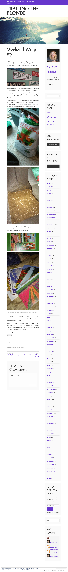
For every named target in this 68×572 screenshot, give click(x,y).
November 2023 (51, 217)
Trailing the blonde (23, 11)
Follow (49, 509)
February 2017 (50, 372)
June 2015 (49, 440)
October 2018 (50, 303)
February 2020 (50, 272)
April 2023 (49, 241)
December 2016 (50, 379)
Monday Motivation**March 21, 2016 (31, 355)
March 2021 (49, 265)
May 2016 (49, 403)
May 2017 (49, 361)
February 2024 (50, 207)
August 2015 (50, 433)
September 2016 (51, 389)
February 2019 (50, 289)
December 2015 (50, 420)
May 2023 (49, 238)
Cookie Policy (26, 569)
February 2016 (50, 413)
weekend (22, 347)
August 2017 (50, 351)
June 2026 (49, 186)
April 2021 (49, 262)
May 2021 (49, 258)
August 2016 (50, 392)
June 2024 (49, 197)
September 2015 (51, 430)
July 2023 (49, 231)
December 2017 (50, 337)
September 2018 (51, 306)
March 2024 (50, 204)
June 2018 (49, 317)
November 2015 (50, 423)
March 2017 (49, 368)
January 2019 (50, 293)
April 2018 (49, 324)
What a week (50, 128)
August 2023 (50, 228)
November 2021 (50, 245)
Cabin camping (50, 124)
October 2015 (50, 427)
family (11, 347)
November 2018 (50, 300)
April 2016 (49, 406)
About (59, 11)
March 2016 (49, 409)
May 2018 (49, 320)
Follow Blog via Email (52, 490)
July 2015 (49, 437)
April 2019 (49, 283)
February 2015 (50, 454)
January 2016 (50, 416)
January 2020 (50, 276)
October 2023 (50, 221)
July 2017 (49, 355)
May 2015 (49, 444)
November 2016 (50, 382)
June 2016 (49, 399)
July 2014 (49, 478)
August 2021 (50, 255)
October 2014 (50, 468)
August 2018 (50, 310)
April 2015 (49, 447)
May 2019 (49, 279)
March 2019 (49, 286)
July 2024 (49, 193)
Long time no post (51, 121)
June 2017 (49, 358)
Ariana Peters (18, 57)
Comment (32, 384)
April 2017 (49, 365)
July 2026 (49, 183)
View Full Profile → (51, 87)
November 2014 (50, 464)
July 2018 (49, 313)
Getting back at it (54, 552)
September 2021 (51, 252)
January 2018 (50, 334)
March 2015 (49, 451)
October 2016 (50, 385)
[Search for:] (53, 96)
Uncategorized (28, 57)
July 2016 (49, 396)
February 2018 (50, 330)
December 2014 (50, 461)
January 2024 (50, 210)
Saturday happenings (13, 354)
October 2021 (50, 248)
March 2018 (49, 327)
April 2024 (49, 200)
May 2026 (49, 190)
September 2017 (51, 348)
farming (14, 347)
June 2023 (49, 234)
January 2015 (50, 457)
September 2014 (51, 471)
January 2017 (50, 375)
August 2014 (50, 475)
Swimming (49, 112)
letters (18, 347)
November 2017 (50, 341)
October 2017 (50, 344)
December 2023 (51, 214)
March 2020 (50, 269)
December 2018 (50, 296)
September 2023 (51, 224)
